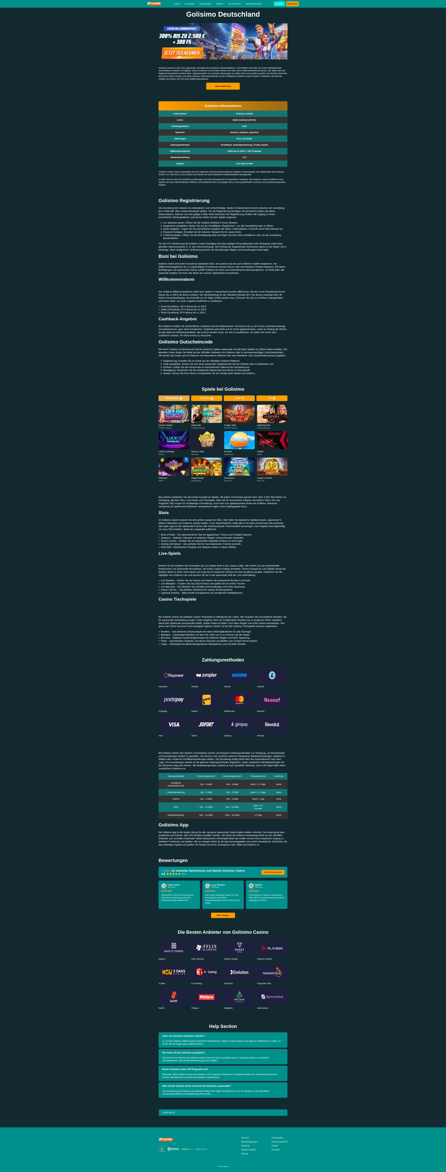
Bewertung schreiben (273, 872)
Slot (270, 398)
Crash (237, 398)
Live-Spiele (205, 398)
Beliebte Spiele (172, 398)
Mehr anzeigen (223, 915)
